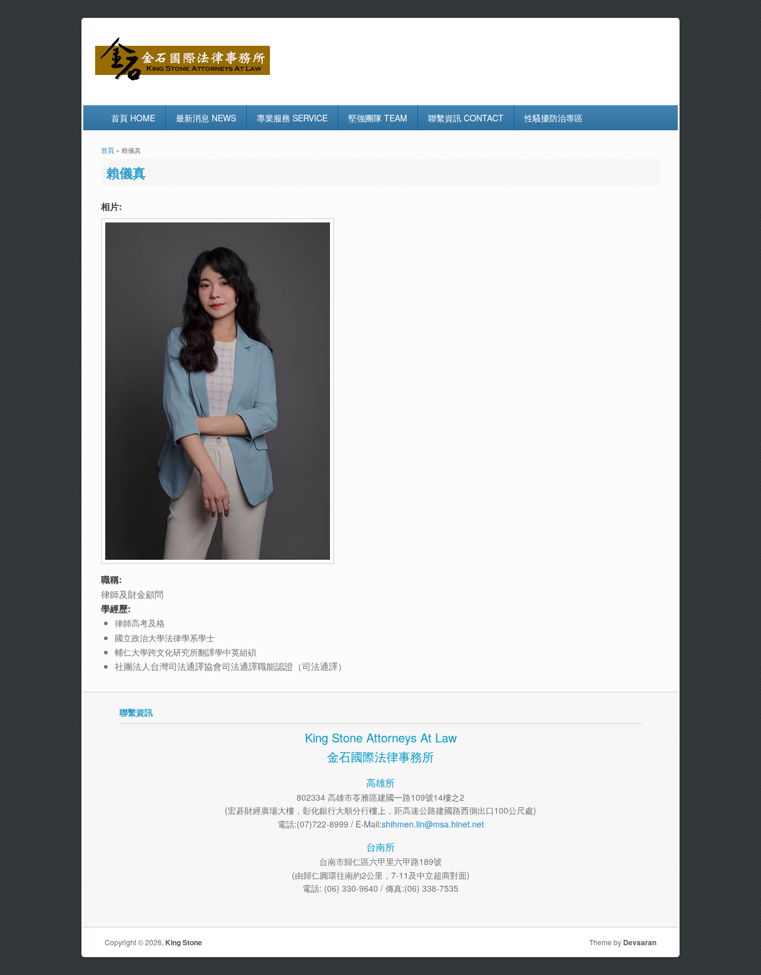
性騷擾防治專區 (553, 118)
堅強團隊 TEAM (377, 118)
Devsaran (639, 942)
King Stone (183, 942)
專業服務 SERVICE (292, 118)
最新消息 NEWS (206, 118)
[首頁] (182, 80)
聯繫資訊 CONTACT (466, 118)
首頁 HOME (133, 118)
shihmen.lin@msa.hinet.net (433, 824)
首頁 (107, 150)
